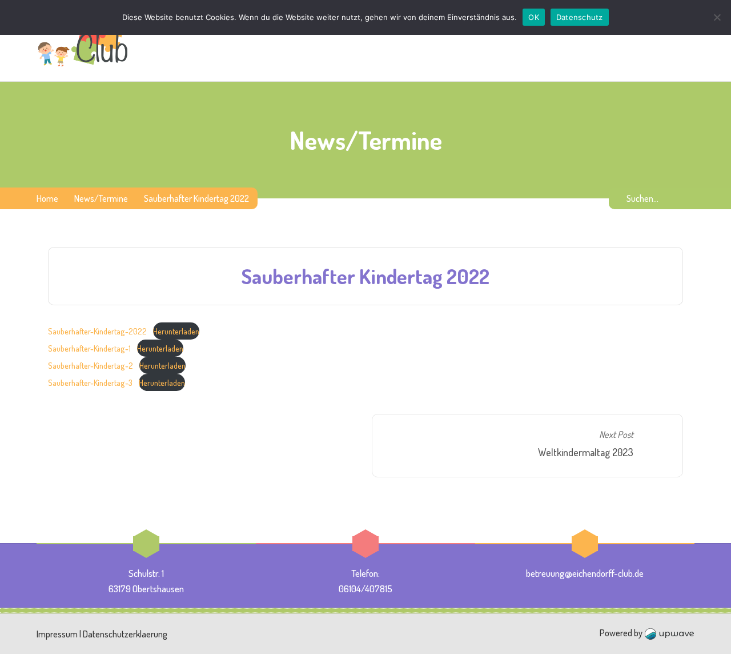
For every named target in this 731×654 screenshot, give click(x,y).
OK (533, 17)
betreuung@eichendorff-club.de (585, 573)
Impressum (57, 634)
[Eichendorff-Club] (83, 40)
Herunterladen (176, 331)
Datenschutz (579, 17)
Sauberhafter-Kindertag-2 (90, 365)
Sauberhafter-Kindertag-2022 (97, 331)
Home (47, 198)
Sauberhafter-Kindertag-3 (90, 382)
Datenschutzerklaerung (125, 634)
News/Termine (101, 198)
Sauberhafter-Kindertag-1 (89, 348)
